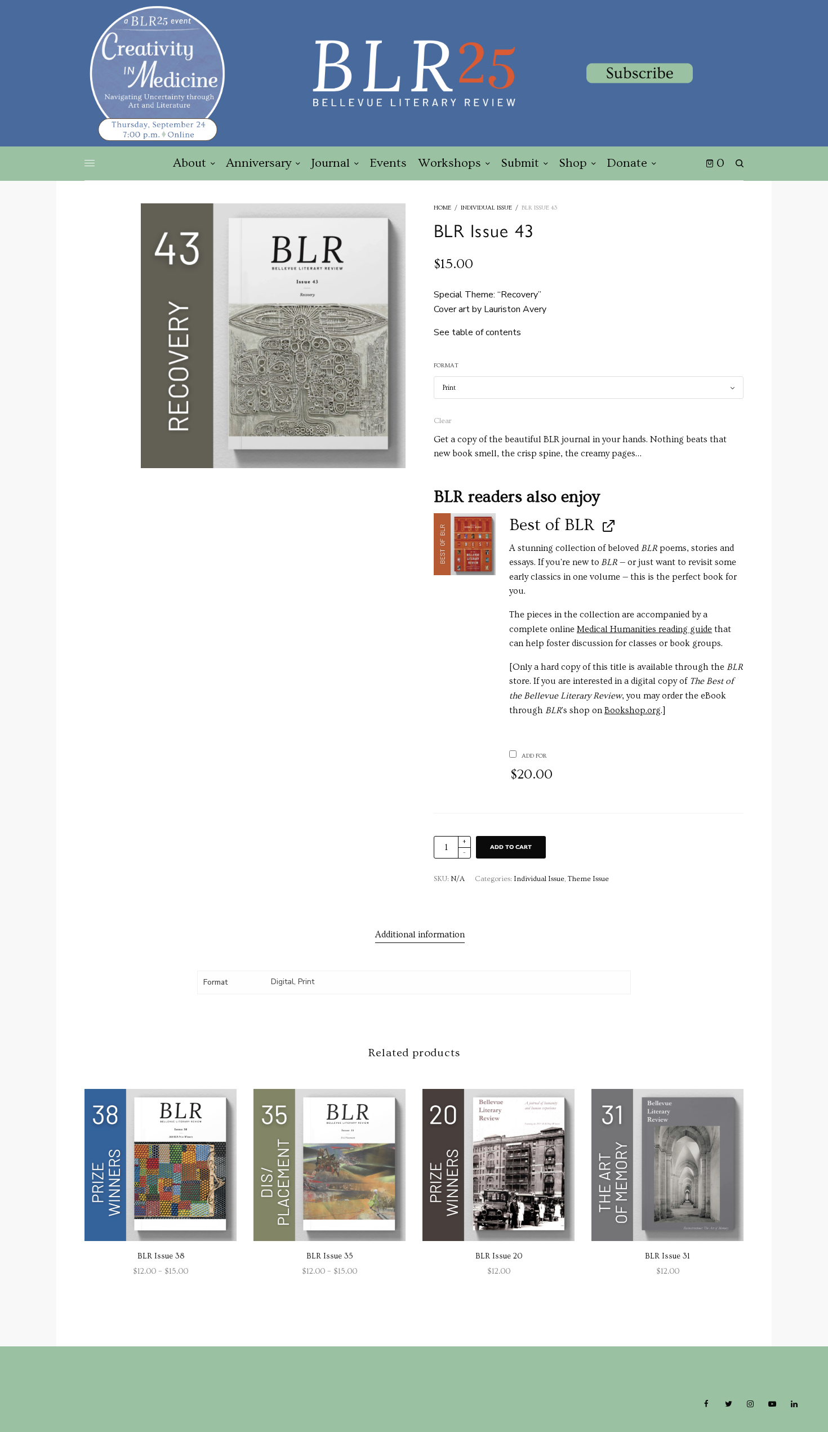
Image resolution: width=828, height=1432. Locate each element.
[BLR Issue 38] (160, 1165)
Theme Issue (588, 879)
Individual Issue (486, 207)
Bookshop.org (632, 710)
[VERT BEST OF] (465, 544)
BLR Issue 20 (498, 1256)
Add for (531, 767)
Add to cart (511, 847)
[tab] (420, 935)
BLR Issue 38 (160, 1256)
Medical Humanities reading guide (644, 629)
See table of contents (477, 332)
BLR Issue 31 (667, 1256)
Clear (443, 421)
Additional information (420, 935)
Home (442, 207)
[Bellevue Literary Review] (414, 73)
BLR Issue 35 (329, 1256)
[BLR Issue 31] (667, 1165)
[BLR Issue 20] (498, 1165)
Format (446, 365)
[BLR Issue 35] (329, 1165)
